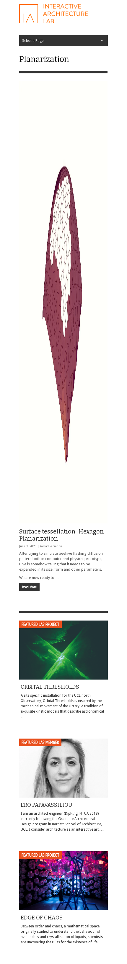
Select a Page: (33, 41)
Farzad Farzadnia (51, 546)
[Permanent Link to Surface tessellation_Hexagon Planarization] (63, 302)
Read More (29, 587)
